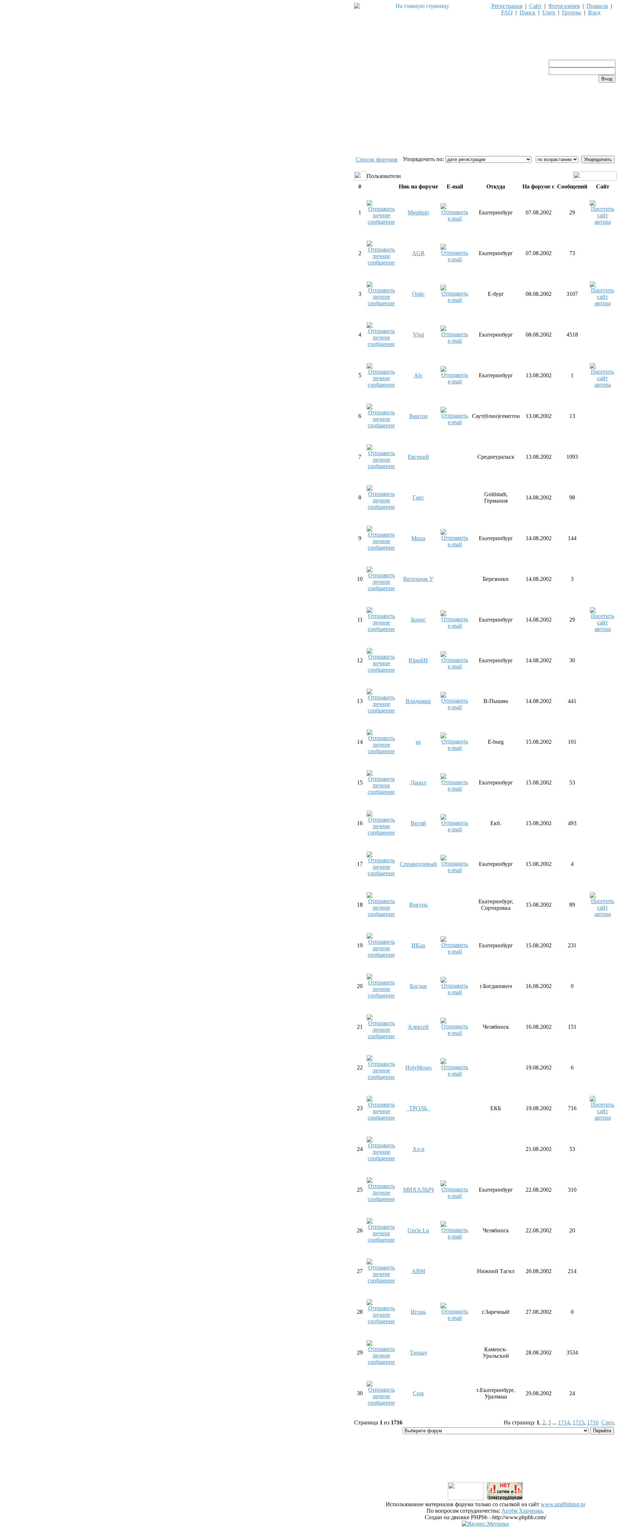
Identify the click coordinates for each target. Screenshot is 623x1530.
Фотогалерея (564, 6)
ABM (418, 1271)
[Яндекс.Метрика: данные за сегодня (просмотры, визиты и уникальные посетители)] (485, 1524)
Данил (418, 782)
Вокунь (418, 905)
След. (608, 1422)
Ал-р (418, 1149)
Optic (418, 294)
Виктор (418, 416)
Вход (594, 12)
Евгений (418, 457)
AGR (418, 253)
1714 (564, 1422)
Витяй (418, 823)
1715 (578, 1422)
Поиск (527, 12)
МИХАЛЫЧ (418, 1190)
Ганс (418, 497)
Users (548, 12)
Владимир (418, 701)
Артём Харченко (522, 1511)
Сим (418, 1393)
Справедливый (418, 864)
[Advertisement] (485, 1465)
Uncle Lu (418, 1230)
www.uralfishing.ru (563, 1504)
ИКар (418, 945)
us (418, 742)
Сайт (535, 6)
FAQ (507, 12)
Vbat (418, 335)
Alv (418, 375)
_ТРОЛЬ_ (418, 1108)
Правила (597, 6)
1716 (592, 1422)
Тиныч (418, 1352)
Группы (571, 12)
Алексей (418, 1027)
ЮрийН (418, 660)
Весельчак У (418, 579)
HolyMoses (418, 1067)
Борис (418, 620)
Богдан (418, 986)
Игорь (418, 1312)
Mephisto (418, 212)
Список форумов (377, 159)
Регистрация (506, 6)
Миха (418, 538)
